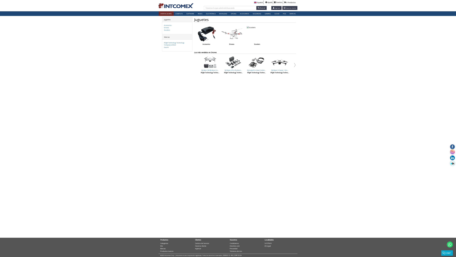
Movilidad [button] (223, 14)
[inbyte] (452, 163)
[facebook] (452, 146)
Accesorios (167, 25)
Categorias (164, 243)
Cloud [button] (276, 14)
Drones (166, 28)
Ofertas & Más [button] (166, 14)
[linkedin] (452, 157)
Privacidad (233, 248)
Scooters (167, 30)
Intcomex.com (235, 246)
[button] (258, 2)
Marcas (293, 14)
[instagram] (452, 152)
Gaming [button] (268, 14)
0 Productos (291, 2)
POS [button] (284, 14)
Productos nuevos (166, 251)
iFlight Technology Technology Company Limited (174, 44)
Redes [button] (200, 14)
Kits (161, 246)
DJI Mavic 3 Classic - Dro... (279, 70)
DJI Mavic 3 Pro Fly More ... (233, 70)
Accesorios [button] (244, 14)
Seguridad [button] (257, 14)
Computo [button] (179, 14)
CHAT (448, 253)
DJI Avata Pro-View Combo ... (256, 70)
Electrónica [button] (211, 14)
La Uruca (268, 243)
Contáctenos (234, 243)
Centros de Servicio (202, 243)
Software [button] (190, 14)
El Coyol (268, 246)
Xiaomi (166, 47)
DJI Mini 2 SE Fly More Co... (210, 70)
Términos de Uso (236, 251)
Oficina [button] (233, 14)
